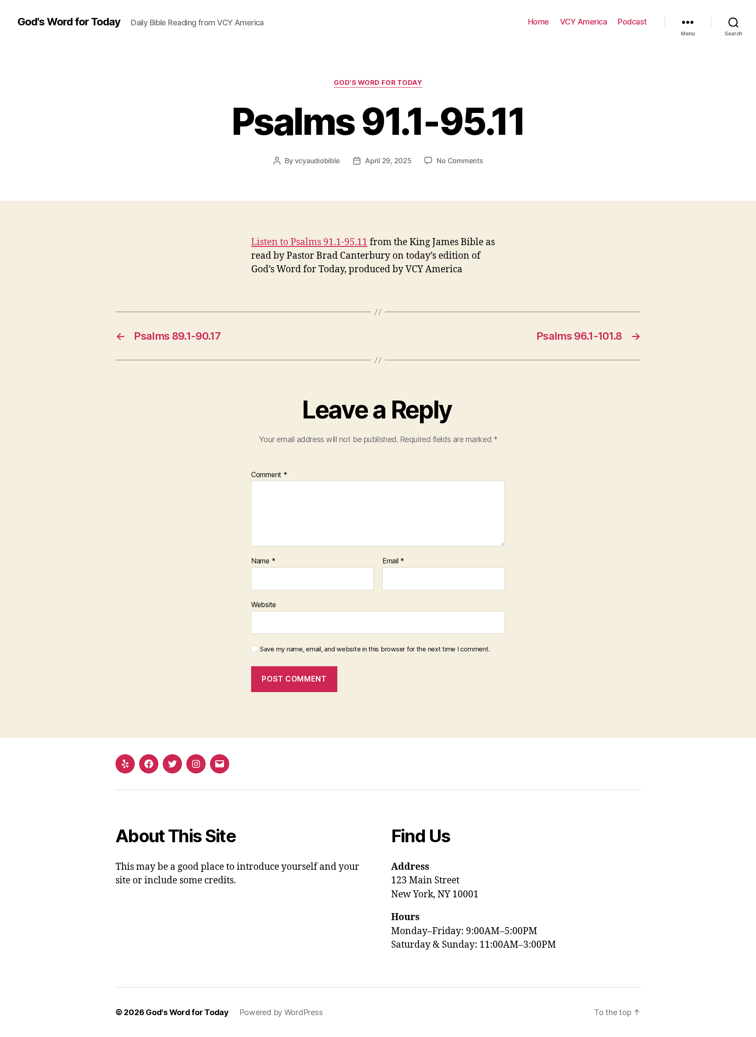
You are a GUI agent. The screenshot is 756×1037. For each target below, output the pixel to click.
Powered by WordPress (281, 1012)
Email (393, 561)
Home (538, 21)
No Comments (460, 160)
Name (263, 561)
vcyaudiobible (317, 160)
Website (263, 604)
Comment (269, 475)
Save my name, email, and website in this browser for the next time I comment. (375, 649)
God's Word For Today (378, 83)
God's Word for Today (69, 22)
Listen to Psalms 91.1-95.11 (309, 242)
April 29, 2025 (388, 160)
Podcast (632, 21)
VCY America (583, 21)
